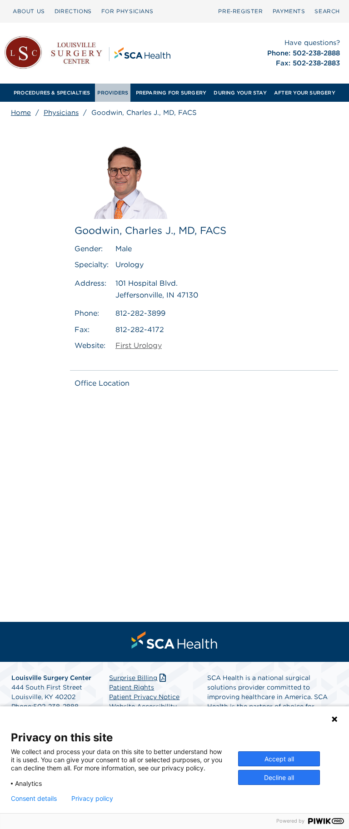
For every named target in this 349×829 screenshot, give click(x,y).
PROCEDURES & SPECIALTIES (52, 92)
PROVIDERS (112, 92)
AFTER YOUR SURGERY (304, 92)
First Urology (138, 345)
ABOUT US (29, 11)
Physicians (61, 113)
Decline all (279, 777)
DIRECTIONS (73, 11)
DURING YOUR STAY (240, 92)
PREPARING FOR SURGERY (171, 92)
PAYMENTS (289, 11)
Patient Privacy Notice (144, 696)
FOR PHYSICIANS (127, 11)
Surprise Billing (133, 677)
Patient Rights (131, 687)
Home (21, 113)
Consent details (34, 798)
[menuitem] (29, 11)
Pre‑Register (240, 11)
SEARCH (327, 11)
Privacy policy (92, 798)
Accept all (279, 759)
